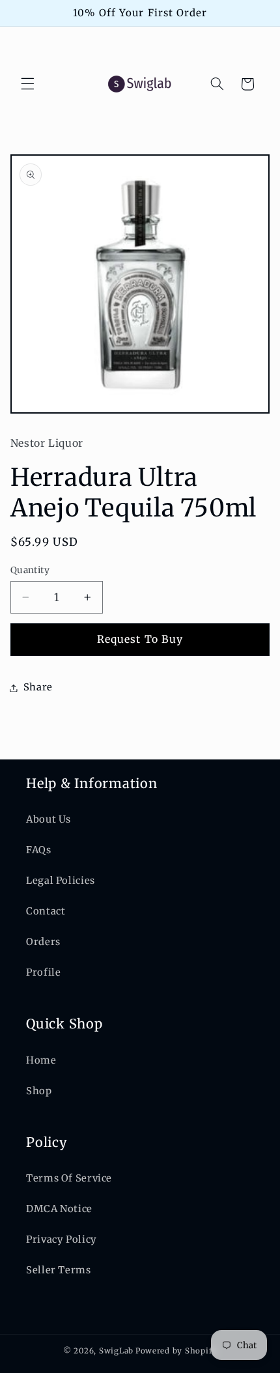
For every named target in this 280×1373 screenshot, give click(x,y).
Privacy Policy (61, 1239)
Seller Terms (58, 1270)
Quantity (29, 570)
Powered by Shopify (176, 1350)
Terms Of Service (69, 1178)
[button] (27, 84)
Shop (39, 1091)
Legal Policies (60, 880)
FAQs (38, 850)
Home (41, 1060)
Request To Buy (140, 639)
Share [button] (38, 687)
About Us (48, 819)
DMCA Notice (59, 1209)
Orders (43, 942)
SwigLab (116, 1350)
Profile (43, 972)
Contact (45, 911)
